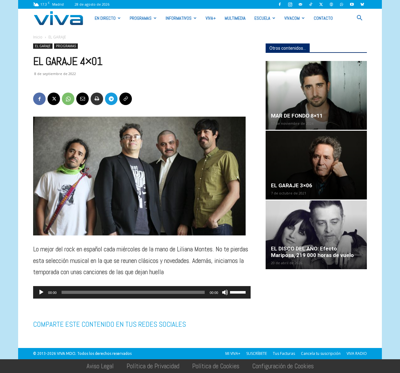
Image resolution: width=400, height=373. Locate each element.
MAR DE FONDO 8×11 (297, 116)
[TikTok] (310, 4)
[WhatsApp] (341, 4)
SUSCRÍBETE (256, 353)
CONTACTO (323, 18)
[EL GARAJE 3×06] (316, 165)
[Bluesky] (362, 4)
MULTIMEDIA (235, 18)
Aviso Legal (100, 366)
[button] (359, 17)
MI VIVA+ (232, 353)
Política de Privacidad (153, 366)
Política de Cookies (215, 366)
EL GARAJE (43, 46)
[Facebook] (279, 4)
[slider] (239, 291)
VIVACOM (292, 18)
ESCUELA (262, 18)
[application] (142, 292)
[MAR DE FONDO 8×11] (316, 95)
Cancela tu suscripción (321, 353)
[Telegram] (111, 99)
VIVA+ (211, 18)
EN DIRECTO (105, 18)
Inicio (37, 37)
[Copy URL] (125, 99)
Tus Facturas (284, 353)
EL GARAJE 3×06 (291, 185)
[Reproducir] (41, 292)
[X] (321, 4)
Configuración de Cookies (283, 366)
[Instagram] (290, 4)
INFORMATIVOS (179, 18)
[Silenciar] (225, 292)
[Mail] (300, 4)
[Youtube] (352, 4)
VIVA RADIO (357, 353)
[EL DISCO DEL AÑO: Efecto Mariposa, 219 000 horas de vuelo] (316, 234)
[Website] (331, 4)
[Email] (82, 99)
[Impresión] (97, 99)
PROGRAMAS (141, 18)
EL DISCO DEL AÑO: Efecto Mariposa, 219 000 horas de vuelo (312, 251)
